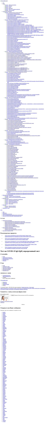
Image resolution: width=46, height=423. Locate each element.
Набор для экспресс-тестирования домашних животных (17, 289)
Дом (3, 211)
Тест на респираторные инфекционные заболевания (13, 215)
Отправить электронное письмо (6, 301)
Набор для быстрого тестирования (7, 288)
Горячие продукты (25, 287)
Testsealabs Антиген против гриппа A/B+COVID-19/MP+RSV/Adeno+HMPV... (20, 242)
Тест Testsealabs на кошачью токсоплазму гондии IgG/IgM (16, 248)
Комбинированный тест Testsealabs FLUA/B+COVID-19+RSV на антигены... (19, 236)
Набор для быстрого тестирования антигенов (22, 288)
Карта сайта (31, 287)
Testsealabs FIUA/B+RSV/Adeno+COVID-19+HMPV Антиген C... (17, 245)
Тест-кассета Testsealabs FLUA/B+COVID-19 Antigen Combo (16, 239)
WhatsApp (2, 302)
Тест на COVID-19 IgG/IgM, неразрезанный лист (12, 216)
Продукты (5, 212)
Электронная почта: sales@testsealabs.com (7, 276)
